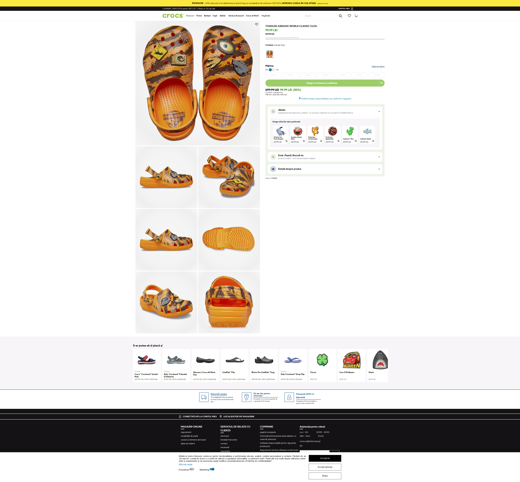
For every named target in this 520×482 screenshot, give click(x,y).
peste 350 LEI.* (179, 8)
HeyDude (266, 16)
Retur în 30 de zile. (206, 8)
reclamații (224, 447)
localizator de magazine (238, 416)
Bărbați (207, 16)
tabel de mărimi (188, 443)
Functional (184, 470)
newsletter (225, 451)
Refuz (325, 476)
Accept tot (325, 458)
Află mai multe (185, 464)
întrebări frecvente (228, 439)
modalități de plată (189, 436)
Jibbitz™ (223, 16)
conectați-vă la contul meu (200, 416)
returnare (224, 436)
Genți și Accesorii (236, 16)
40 (301, 446)
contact (223, 443)
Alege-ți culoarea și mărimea (321, 83)
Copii (215, 16)
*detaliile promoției (322, 3)
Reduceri (190, 16)
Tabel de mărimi (378, 66)
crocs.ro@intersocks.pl (310, 441)
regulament (186, 432)
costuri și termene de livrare (193, 439)
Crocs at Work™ (252, 16)
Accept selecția (325, 467)
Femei (199, 16)
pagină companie (268, 432)
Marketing (205, 470)
